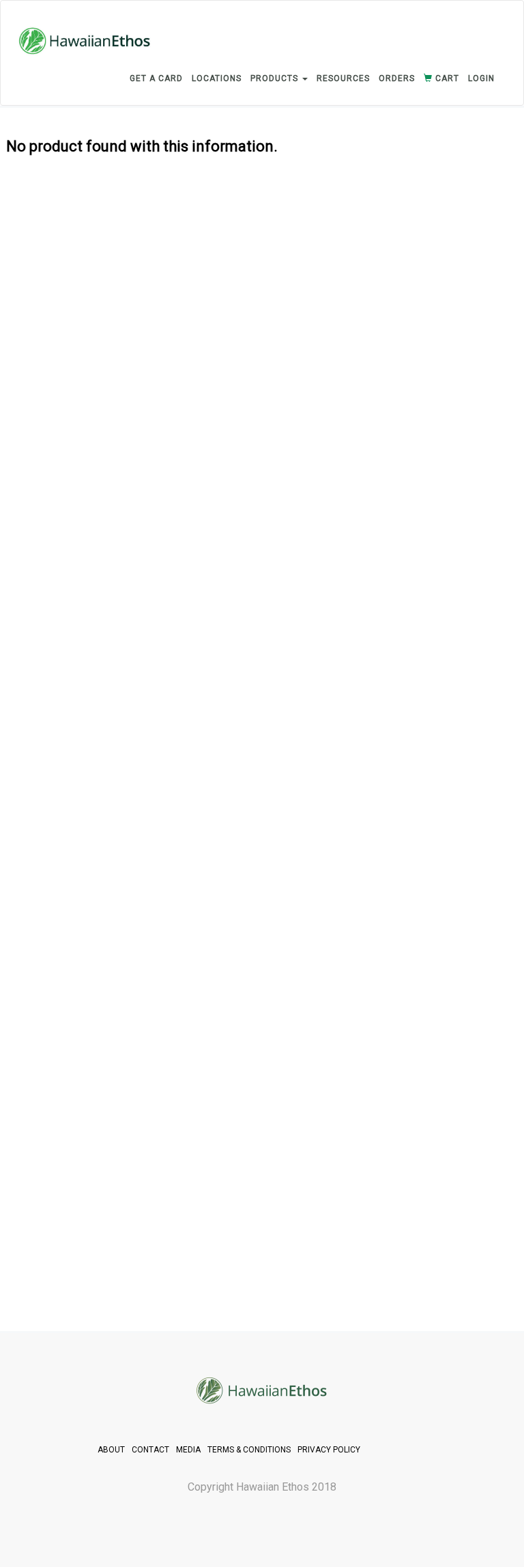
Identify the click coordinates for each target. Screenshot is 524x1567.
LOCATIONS (217, 78)
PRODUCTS (275, 78)
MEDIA (188, 1449)
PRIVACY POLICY (328, 1449)
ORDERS (397, 78)
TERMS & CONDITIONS (249, 1449)
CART (446, 78)
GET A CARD (156, 78)
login (481, 78)
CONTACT (150, 1449)
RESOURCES (343, 78)
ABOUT (111, 1449)
